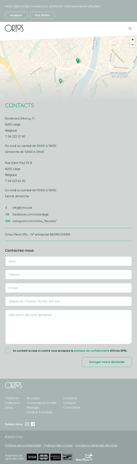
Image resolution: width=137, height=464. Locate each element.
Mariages (33, 407)
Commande (71, 407)
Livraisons (70, 398)
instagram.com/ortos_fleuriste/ (34, 221)
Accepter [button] (16, 15)
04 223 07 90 (16, 136)
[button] (77, 61)
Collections (12, 403)
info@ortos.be (22, 208)
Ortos (9, 407)
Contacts (69, 403)
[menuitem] (14, 28)
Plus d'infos (42, 15)
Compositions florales (42, 403)
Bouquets (33, 398)
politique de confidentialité (91, 350)
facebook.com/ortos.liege (30, 214)
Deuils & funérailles (40, 412)
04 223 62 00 (17, 181)
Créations (11, 398)
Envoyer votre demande (106, 362)
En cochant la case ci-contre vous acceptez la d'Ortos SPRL (70, 350)
